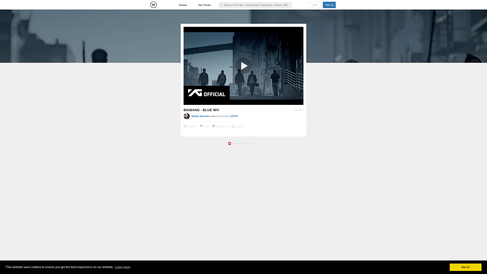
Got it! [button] (466, 267)
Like (206, 126)
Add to (192, 126)
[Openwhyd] (153, 5)
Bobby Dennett (200, 116)
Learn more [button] (122, 267)
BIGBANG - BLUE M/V (201, 110)
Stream (183, 5)
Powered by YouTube (243, 143)
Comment (222, 126)
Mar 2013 (298, 110)
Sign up (329, 5)
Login (315, 5)
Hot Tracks (204, 5)
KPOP (234, 116)
